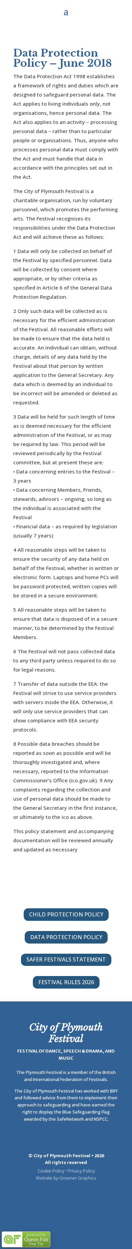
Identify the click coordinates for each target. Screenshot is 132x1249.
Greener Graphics (77, 1178)
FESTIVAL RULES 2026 (66, 982)
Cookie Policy (51, 1171)
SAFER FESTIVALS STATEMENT (66, 959)
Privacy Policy (81, 1171)
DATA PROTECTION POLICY (66, 937)
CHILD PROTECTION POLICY (66, 914)
